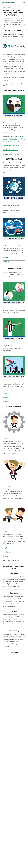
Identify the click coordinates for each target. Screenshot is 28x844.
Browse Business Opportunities (11, 154)
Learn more (6, 257)
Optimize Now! (7, 552)
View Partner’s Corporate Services (12, 145)
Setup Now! (6, 548)
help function (14, 139)
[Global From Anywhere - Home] (8, 2)
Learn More (6, 261)
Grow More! (6, 556)
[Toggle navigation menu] (24, 2)
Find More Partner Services (10, 150)
